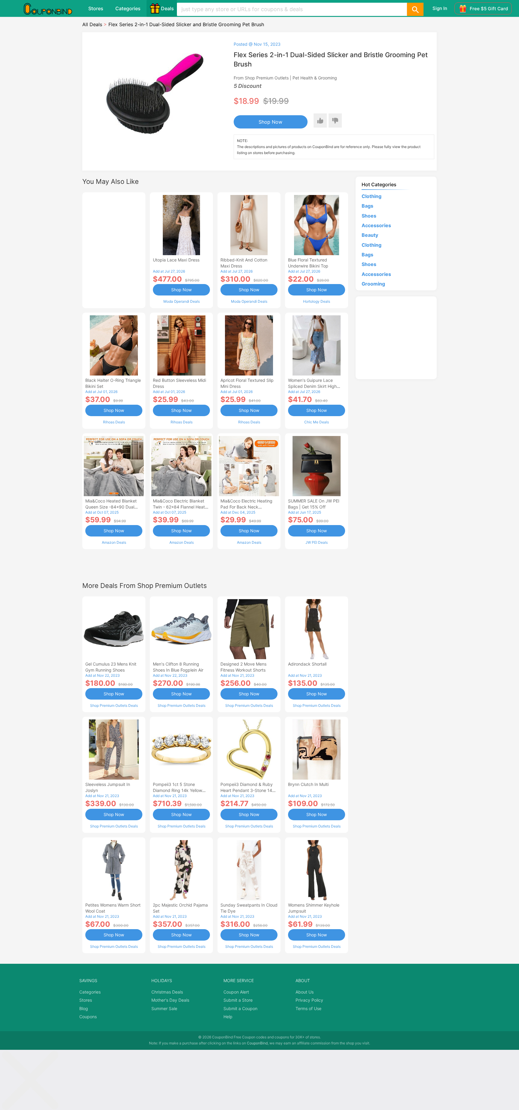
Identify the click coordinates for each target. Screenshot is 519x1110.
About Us (305, 991)
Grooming (373, 284)
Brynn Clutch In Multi (308, 784)
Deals (167, 8)
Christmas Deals (167, 991)
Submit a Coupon (240, 1008)
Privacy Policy (309, 1000)
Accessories (376, 225)
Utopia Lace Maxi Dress (176, 259)
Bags (367, 206)
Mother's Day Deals (170, 1000)
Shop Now (270, 122)
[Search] (415, 9)
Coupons (88, 1016)
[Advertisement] (113, 249)
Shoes (369, 216)
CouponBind (257, 1043)
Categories (128, 8)
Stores (95, 8)
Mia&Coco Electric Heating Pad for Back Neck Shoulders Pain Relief (246, 506)
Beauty (370, 235)
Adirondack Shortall (307, 663)
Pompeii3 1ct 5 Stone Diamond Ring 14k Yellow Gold (177, 790)
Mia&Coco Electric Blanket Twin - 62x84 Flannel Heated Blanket (181, 506)
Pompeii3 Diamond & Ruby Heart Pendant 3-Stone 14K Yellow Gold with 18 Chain (247, 790)
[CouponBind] (52, 8)
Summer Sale (164, 1008)
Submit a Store (238, 1000)
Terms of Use (308, 1008)
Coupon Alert (236, 991)
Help (227, 1016)
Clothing (371, 196)
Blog (83, 1008)
